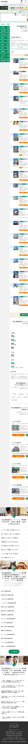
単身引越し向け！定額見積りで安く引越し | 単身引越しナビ (14, 738)
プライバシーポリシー (14, 723)
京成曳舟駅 (21, 394)
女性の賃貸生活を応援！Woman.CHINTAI (14, 735)
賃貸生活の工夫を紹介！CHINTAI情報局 (14, 733)
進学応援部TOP (5, 4)
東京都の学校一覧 (13, 4)
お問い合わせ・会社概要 (14, 725)
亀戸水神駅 (14, 400)
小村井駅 (14, 394)
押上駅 (13, 397)
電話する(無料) (18, 456)
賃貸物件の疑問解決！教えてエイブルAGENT (14, 731)
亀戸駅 (19, 397)
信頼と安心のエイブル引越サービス (14, 737)
